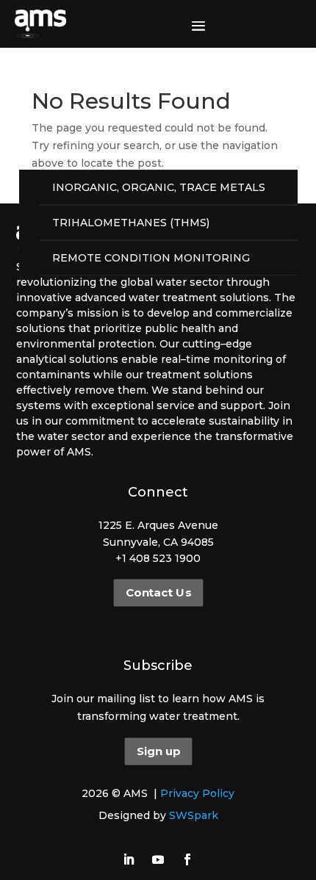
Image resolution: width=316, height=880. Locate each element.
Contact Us (157, 592)
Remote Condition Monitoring (151, 257)
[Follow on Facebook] (187, 859)
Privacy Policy (197, 793)
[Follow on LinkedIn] (128, 859)
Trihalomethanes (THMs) (130, 222)
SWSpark (193, 815)
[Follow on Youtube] (158, 859)
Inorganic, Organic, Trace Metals (158, 187)
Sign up (157, 751)
